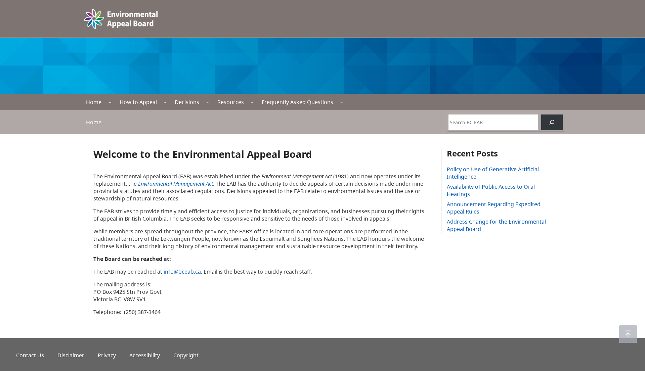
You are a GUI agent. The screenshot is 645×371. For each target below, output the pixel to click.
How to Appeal (138, 102)
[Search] (552, 122)
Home (93, 102)
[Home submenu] (110, 102)
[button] (628, 334)
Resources (230, 102)
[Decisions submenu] (207, 102)
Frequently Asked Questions (297, 102)
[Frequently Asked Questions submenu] (341, 102)
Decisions (187, 102)
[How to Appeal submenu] (165, 102)
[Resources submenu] (252, 102)
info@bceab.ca (182, 271)
